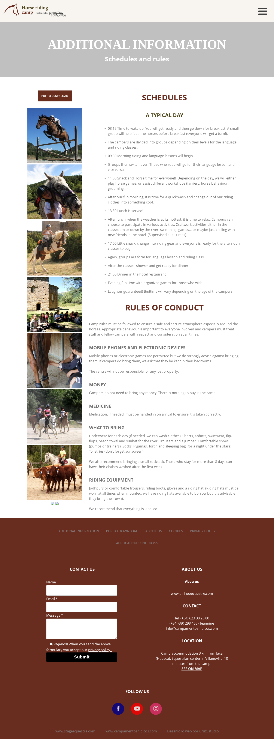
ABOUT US (153, 531)
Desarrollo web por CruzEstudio (193, 731)
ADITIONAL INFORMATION (78, 531)
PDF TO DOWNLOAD (54, 96)
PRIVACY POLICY (203, 531)
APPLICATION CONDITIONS (137, 543)
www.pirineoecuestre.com (192, 593)
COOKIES (176, 531)
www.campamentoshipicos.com (131, 731)
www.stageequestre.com (75, 731)
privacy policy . (100, 650)
